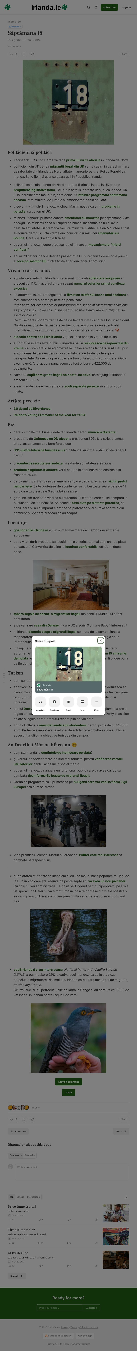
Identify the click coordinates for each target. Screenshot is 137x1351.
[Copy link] (40, 702)
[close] (100, 640)
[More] (96, 702)
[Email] (68, 702)
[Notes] (82, 702)
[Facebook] (54, 702)
